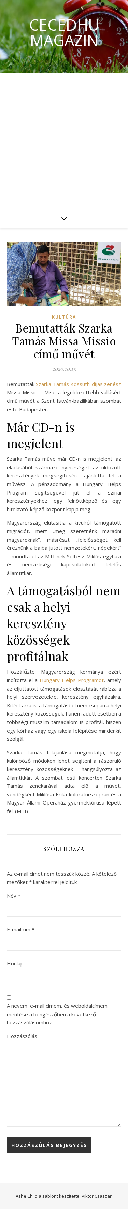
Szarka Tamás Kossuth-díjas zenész (78, 384)
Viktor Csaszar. (97, 1196)
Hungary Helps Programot (72, 680)
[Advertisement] (64, 141)
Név (13, 895)
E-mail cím (20, 929)
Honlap (15, 963)
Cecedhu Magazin (64, 32)
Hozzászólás (22, 1036)
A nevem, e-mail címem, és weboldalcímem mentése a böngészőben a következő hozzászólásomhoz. (57, 1014)
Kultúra (64, 317)
